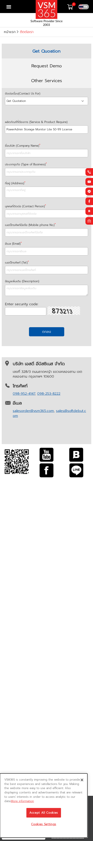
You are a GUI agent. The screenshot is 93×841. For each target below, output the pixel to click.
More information (22, 801)
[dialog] (43, 805)
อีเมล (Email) (13, 244)
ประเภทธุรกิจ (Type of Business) (25, 164)
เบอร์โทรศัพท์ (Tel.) (16, 262)
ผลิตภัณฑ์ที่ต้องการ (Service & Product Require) (36, 122)
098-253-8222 (48, 393)
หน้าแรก (10, 32)
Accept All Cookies (43, 813)
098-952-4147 (24, 393)
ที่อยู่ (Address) (14, 183)
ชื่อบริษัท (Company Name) (22, 146)
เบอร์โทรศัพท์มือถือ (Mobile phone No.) (30, 225)
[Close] (82, 780)
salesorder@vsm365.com (33, 410)
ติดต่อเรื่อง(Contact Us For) (22, 93)
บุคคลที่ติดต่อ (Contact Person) (25, 206)
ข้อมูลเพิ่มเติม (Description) (22, 281)
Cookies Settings (43, 824)
